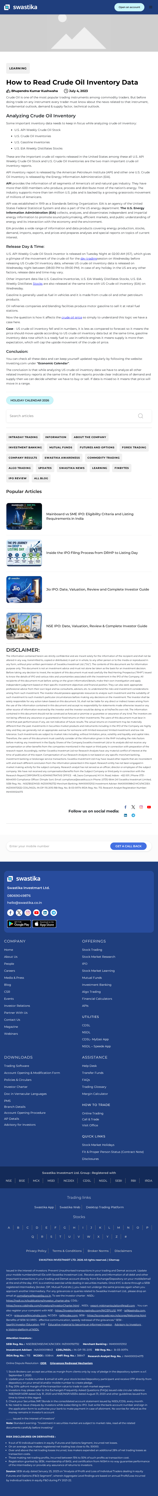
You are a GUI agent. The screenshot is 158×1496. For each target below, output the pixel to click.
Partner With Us (16, 1013)
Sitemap (114, 1259)
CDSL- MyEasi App (95, 1039)
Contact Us (12, 1020)
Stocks (38, 283)
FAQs (86, 1080)
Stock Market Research (98, 957)
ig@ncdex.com (68, 1315)
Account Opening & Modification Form (32, 1073)
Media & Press (14, 978)
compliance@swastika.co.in (34, 1295)
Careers (9, 971)
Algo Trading (91, 992)
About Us (10, 957)
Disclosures (90, 1159)
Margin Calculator (95, 1094)
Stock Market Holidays (98, 1145)
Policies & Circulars (17, 1080)
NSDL (86, 1032)
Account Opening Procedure (24, 1113)
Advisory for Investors (20, 1125)
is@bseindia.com (134, 1310)
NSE (9, 1181)
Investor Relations (17, 1006)
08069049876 (19, 896)
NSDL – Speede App (96, 1046)
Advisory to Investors (128, 1324)
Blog (7, 985)
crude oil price (72, 317)
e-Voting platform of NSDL (22, 1329)
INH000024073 (133, 1356)
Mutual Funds (92, 978)
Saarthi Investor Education (22, 1324)
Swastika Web (70, 1207)
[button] (151, 7)
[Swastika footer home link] (23, 879)
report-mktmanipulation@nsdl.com (112, 1305)
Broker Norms (98, 1251)
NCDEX (69, 1181)
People (9, 964)
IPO (84, 964)
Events (9, 999)
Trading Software (16, 1066)
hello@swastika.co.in (24, 903)
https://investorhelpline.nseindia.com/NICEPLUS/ (85, 1310)
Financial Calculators (97, 999)
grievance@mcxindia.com (30, 1315)
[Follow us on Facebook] (10, 912)
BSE (22, 1181)
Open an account (129, 7)
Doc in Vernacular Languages (25, 1094)
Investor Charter (16, 1087)
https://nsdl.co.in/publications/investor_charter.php (38, 1300)
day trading (88, 258)
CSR (7, 992)
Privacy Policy (36, 1251)
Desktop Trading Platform (105, 1207)
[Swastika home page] (20, 7)
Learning (18, 68)
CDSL (86, 1025)
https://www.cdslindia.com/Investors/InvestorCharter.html (42, 1305)
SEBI (118, 1181)
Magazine (11, 1027)
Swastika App (44, 1207)
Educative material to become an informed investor (80, 1324)
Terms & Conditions (67, 1251)
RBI (133, 1181)
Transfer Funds (92, 1073)
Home (8, 950)
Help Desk (89, 1066)
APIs (85, 1006)
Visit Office (90, 1125)
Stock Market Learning (98, 971)
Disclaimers (123, 1251)
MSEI (51, 1181)
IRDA (148, 1181)
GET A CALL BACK (128, 846)
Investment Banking (97, 985)
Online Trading (92, 1113)
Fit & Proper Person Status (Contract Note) (113, 1152)
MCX (36, 1181)
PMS (7, 1101)
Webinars (11, 1034)
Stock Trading (92, 950)
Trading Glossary (94, 1087)
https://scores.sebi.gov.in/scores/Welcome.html (116, 1315)
